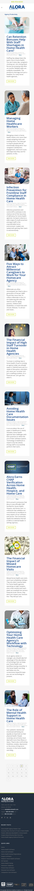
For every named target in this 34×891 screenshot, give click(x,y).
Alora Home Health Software (16, 54)
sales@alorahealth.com (11, 809)
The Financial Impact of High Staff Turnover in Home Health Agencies (17, 347)
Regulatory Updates (20, 204)
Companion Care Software (9, 872)
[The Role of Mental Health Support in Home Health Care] (17, 698)
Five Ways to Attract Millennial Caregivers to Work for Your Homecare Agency (16, 272)
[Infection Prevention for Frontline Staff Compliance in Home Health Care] (17, 176)
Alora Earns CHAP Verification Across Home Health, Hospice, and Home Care (16, 485)
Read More (11, 81)
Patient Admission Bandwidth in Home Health (14, 833)
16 (13, 776)
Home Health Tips (14, 129)
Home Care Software (7, 852)
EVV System (4, 861)
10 (8, 773)
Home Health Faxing (7, 863)
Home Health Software (8, 849)
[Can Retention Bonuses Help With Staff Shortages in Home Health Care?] (17, 25)
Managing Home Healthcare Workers (14, 122)
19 (26, 776)
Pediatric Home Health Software (10, 858)
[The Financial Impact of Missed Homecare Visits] (17, 546)
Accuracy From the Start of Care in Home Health (15, 831)
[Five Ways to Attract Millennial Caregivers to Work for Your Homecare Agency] (17, 252)
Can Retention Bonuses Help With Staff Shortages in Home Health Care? (16, 43)
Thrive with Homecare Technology (15, 205)
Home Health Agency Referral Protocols (12, 837)
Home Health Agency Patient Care (10, 828)
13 (21, 773)
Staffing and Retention (15, 54)
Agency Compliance (12, 203)
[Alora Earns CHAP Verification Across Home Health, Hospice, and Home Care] (17, 467)
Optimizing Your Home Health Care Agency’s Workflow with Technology (17, 639)
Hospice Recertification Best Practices (12, 835)
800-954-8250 (17, 1)
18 (21, 776)
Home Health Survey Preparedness (11, 854)
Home (3, 847)
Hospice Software (6, 856)
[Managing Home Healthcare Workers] (17, 102)
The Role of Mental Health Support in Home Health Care (16, 715)
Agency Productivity (12, 52)
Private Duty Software (7, 868)
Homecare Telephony (7, 865)
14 (26, 773)
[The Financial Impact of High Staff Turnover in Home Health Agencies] (17, 330)
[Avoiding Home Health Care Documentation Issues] (17, 398)
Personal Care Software (8, 870)
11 (13, 773)
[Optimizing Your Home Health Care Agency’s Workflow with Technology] (17, 619)
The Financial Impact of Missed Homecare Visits (16, 563)
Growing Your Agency (12, 423)
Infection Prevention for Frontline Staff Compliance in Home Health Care (16, 194)
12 (17, 773)
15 (8, 776)
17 (17, 776)
